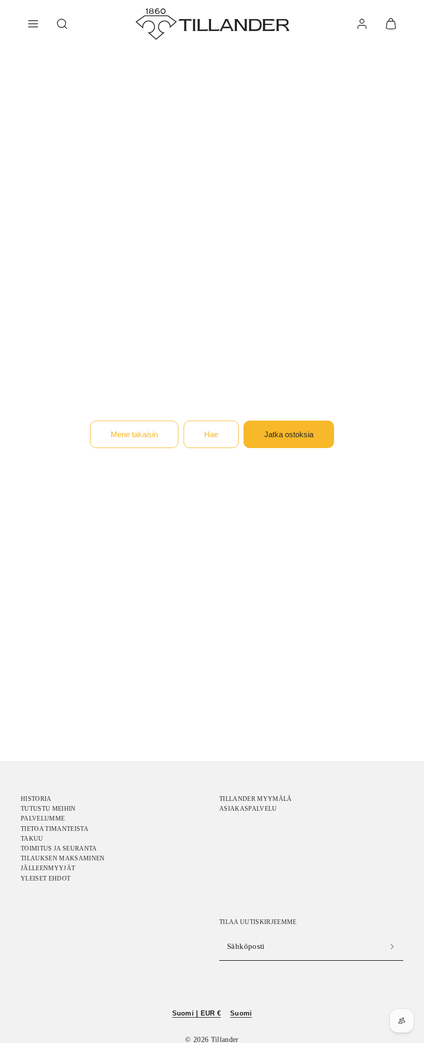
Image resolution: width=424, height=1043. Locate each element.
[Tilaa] (392, 946)
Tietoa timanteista (54, 828)
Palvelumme (43, 818)
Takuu (32, 838)
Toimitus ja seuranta (59, 848)
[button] (33, 23)
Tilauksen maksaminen (63, 858)
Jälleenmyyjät (48, 868)
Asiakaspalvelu (248, 808)
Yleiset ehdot (45, 878)
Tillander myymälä (255, 798)
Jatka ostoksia (288, 434)
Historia (36, 798)
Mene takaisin (134, 434)
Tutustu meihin (48, 808)
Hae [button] (211, 434)
